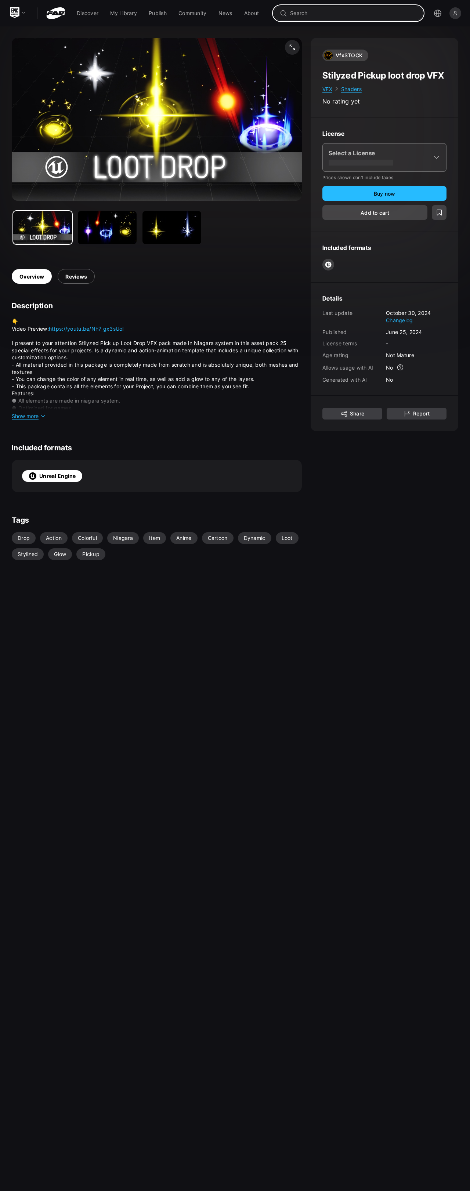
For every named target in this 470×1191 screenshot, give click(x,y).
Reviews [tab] (76, 276)
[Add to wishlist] (439, 213)
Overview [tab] (31, 276)
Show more (25, 416)
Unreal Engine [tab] (57, 476)
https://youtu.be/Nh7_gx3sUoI (86, 329)
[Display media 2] (171, 227)
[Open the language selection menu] (438, 13)
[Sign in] (455, 13)
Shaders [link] (351, 89)
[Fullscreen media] (292, 47)
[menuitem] (87, 13)
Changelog (399, 320)
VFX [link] (327, 89)
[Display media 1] (107, 227)
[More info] (400, 367)
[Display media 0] (42, 227)
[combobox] (353, 13)
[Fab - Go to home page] (55, 13)
